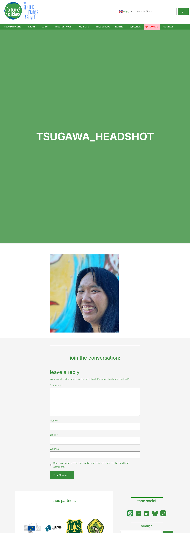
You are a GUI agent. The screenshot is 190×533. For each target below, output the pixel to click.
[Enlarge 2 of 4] (58, 527)
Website (54, 448)
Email (54, 434)
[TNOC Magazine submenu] (24, 26)
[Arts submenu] (50, 26)
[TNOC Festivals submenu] (74, 26)
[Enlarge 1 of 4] (37, 526)
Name (54, 420)
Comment (56, 385)
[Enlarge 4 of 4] (100, 522)
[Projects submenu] (91, 26)
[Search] (183, 11)
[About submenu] (38, 26)
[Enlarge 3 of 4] (79, 522)
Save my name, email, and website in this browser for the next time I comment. (91, 464)
